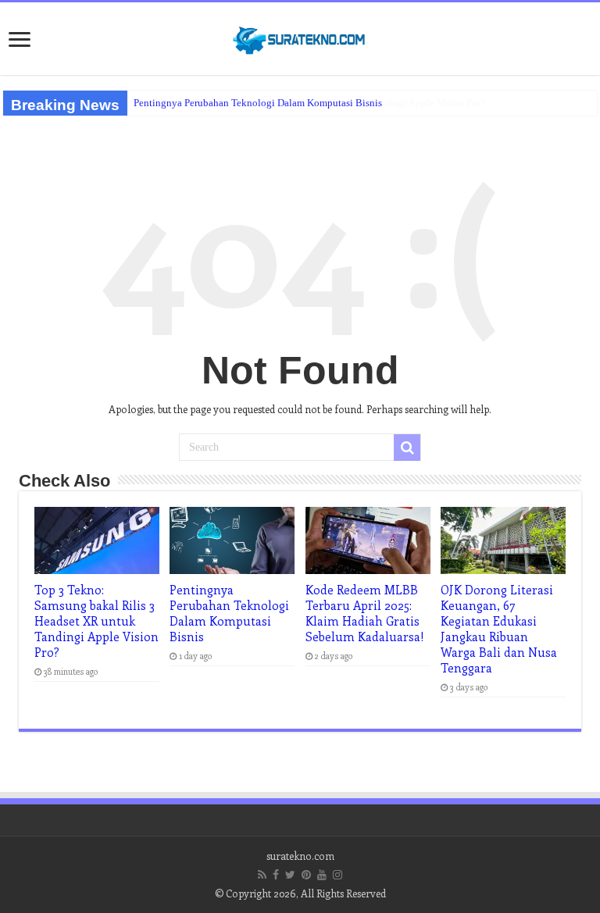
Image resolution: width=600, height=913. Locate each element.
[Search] (407, 447)
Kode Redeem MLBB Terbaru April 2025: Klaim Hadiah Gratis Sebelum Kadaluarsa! (364, 613)
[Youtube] (322, 874)
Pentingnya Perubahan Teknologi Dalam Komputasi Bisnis (258, 103)
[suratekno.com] (300, 36)
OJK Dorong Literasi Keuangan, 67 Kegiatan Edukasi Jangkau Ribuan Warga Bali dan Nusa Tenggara (499, 629)
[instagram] (337, 874)
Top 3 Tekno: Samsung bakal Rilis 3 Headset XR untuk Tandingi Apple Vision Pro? (96, 621)
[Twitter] (290, 874)
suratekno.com (300, 855)
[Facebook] (275, 874)
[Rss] (262, 874)
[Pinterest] (306, 874)
